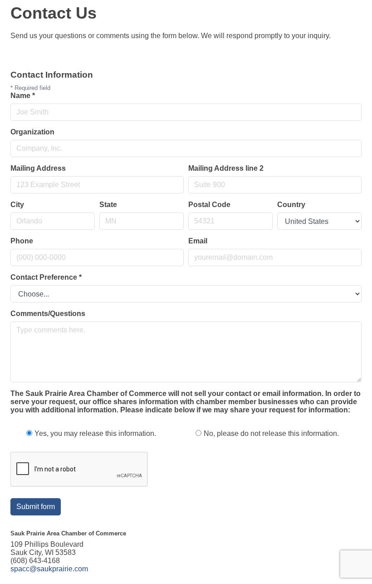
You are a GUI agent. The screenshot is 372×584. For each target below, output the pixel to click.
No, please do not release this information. (271, 433)
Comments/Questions (47, 313)
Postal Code (209, 204)
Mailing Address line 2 (226, 168)
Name (22, 95)
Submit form (35, 506)
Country (291, 204)
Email (197, 241)
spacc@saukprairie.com (49, 569)
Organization (32, 132)
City (17, 204)
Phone (21, 241)
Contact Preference (46, 277)
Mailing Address (38, 168)
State (108, 204)
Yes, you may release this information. (95, 433)
